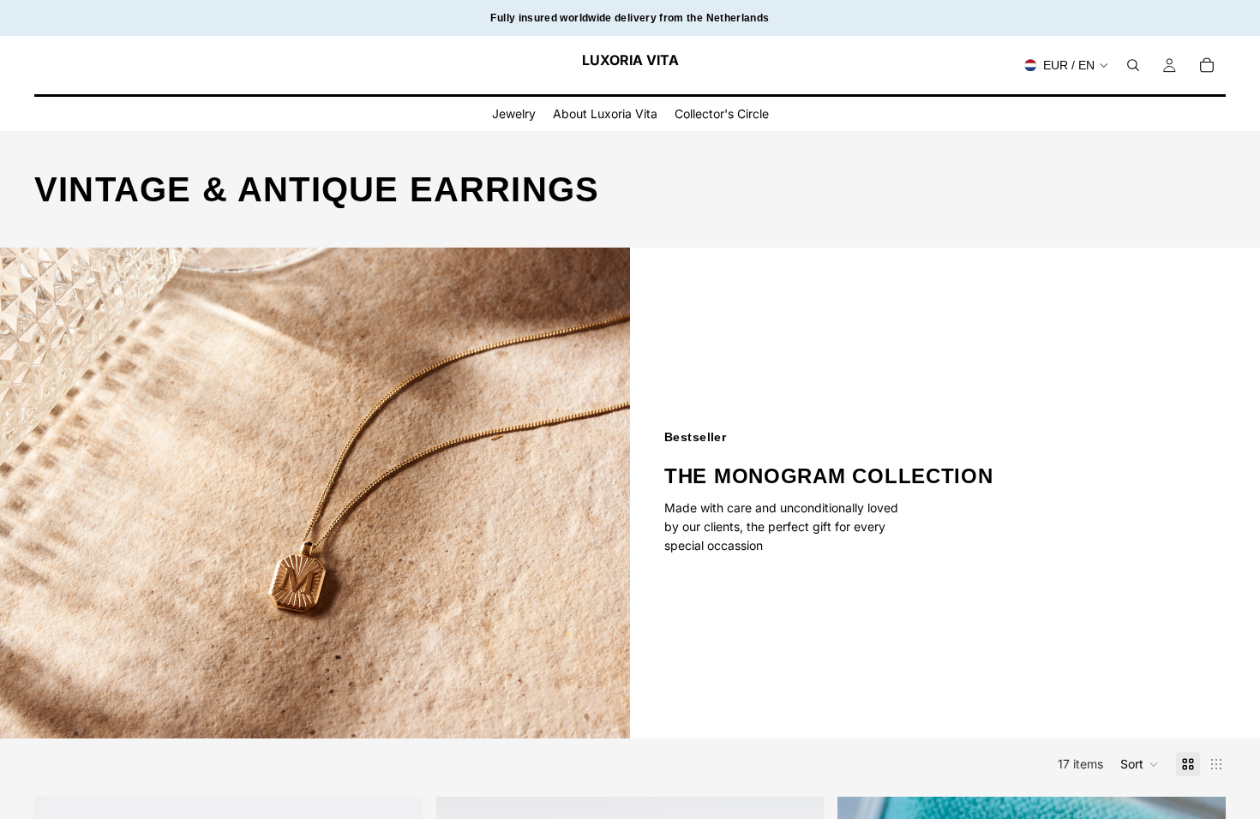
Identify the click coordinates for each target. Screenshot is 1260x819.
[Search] (1133, 65)
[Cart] (1207, 65)
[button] (1139, 764)
